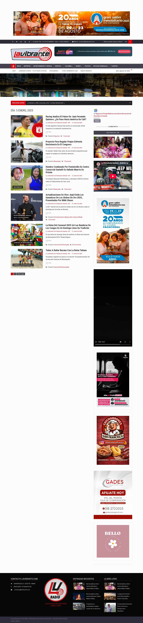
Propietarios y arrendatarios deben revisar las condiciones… (93, 606)
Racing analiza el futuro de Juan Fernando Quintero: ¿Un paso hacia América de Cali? (66, 118)
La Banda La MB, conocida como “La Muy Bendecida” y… (46, 103)
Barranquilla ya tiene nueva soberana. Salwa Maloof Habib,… (93, 596)
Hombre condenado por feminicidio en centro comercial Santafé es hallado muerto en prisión (67, 169)
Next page (21, 274)
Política (88, 66)
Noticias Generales (100, 66)
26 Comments (76, 245)
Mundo (78, 66)
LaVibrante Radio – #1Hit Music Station (32, 71)
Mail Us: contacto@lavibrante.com (84, 41)
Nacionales (18, 159)
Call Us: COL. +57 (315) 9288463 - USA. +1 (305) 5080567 (51, 41)
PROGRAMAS (53, 71)
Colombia (68, 66)
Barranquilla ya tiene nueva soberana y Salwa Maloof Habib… (92, 586)
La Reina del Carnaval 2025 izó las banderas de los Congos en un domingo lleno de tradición (68, 226)
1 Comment (66, 136)
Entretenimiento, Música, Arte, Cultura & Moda (22, 216)
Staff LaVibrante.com (70, 71)
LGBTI (14, 71)
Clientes (114, 66)
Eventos (58, 66)
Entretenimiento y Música (42, 66)
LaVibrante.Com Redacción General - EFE (58, 122)
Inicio (19, 66)
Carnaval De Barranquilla (23, 242)
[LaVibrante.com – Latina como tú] (32, 54)
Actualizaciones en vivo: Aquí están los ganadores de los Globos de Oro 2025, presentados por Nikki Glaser (65, 197)
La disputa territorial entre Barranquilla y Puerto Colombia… (123, 596)
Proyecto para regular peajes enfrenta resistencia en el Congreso (64, 143)
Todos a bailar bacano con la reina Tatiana (66, 250)
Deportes (27, 66)
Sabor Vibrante (86, 71)
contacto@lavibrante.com (22, 589)
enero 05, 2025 (78, 122)
